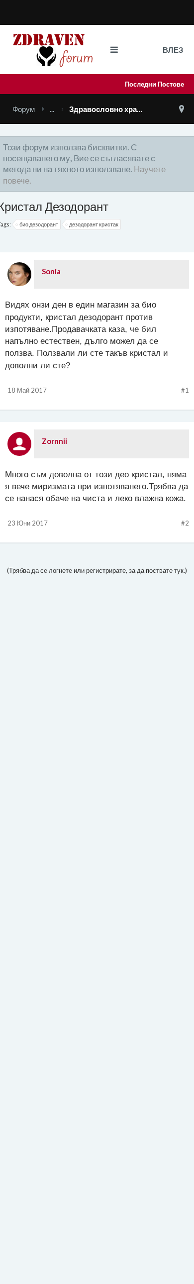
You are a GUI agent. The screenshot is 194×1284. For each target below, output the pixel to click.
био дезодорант (38, 224)
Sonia (51, 271)
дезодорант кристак (93, 224)
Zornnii (54, 441)
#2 (185, 523)
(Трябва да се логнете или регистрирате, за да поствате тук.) (97, 570)
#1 (185, 390)
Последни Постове (154, 84)
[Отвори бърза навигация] (181, 109)
